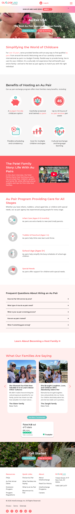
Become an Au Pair (27, 492)
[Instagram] (13, 511)
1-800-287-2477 (61, 486)
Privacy (8, 506)
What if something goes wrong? (19, 325)
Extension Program (9, 488)
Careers (42, 493)
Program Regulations (10, 494)
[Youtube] (17, 511)
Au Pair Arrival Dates (11, 482)
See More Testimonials (37, 417)
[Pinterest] (31, 511)
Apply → (47, 9)
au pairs (42, 113)
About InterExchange (44, 479)
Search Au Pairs (28, 31)
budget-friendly (16, 111)
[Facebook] (8, 511)
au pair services (57, 113)
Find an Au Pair (27, 478)
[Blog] (26, 511)
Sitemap (23, 506)
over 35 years (14, 53)
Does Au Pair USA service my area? (20, 299)
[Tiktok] (22, 511)
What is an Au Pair (29, 487)
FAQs (8, 478)
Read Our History (45, 483)
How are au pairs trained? (17, 318)
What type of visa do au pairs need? (20, 305)
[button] (5, 386)
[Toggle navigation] (71, 3)
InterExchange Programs (44, 488)
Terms (15, 506)
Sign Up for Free (45, 31)
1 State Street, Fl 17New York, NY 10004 (62, 480)
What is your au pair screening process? (22, 312)
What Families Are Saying (29, 482)
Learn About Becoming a (36, 341)
